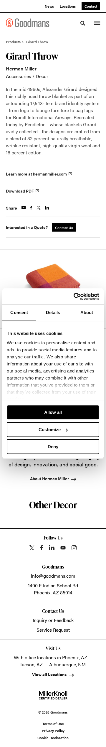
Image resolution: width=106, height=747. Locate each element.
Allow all (53, 412)
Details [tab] (53, 312)
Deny (53, 446)
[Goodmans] (27, 22)
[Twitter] (31, 547)
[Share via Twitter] (39, 208)
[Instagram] (74, 547)
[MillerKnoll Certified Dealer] (53, 695)
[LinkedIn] (51, 547)
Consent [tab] (19, 312)
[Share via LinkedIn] (47, 208)
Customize (50, 429)
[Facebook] (41, 547)
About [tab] (86, 312)
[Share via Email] (23, 207)
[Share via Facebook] (31, 208)
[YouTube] (63, 547)
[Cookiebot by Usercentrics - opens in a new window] (74, 296)
